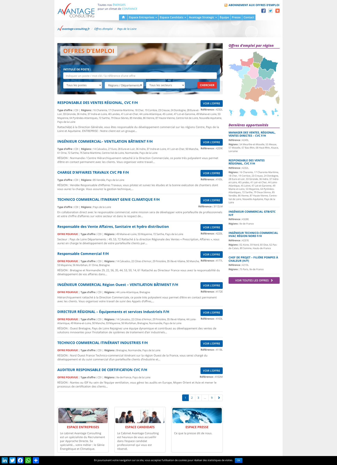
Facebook (263, 11)
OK (238, 460)
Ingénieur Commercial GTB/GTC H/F (252, 213)
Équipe (224, 17)
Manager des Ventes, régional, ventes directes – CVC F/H (252, 134)
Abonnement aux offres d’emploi (254, 5)
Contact (249, 17)
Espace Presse (196, 427)
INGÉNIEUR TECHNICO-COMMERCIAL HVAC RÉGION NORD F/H (253, 234)
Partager (277, 11)
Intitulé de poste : (77, 69)
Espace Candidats (172, 17)
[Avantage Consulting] (76, 10)
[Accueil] (123, 17)
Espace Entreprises (142, 17)
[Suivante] (219, 397)
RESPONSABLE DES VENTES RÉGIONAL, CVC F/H (247, 161)
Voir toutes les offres (252, 280)
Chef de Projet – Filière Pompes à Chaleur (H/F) (253, 259)
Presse (236, 17)
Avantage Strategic (202, 17)
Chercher (207, 85)
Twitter (270, 11)
